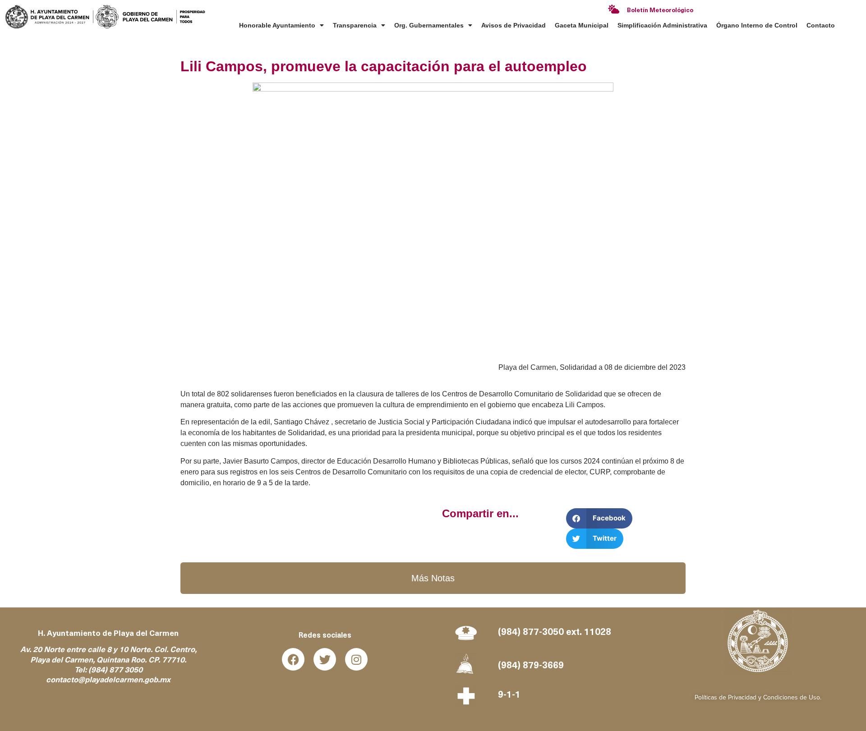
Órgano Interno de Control (756, 25)
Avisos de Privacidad (513, 25)
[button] (599, 518)
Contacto (820, 25)
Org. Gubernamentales (429, 25)
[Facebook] (293, 659)
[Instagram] (356, 659)
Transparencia (355, 25)
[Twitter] (324, 659)
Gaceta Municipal (581, 25)
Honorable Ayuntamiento (277, 25)
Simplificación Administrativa (662, 25)
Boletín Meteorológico (660, 11)
